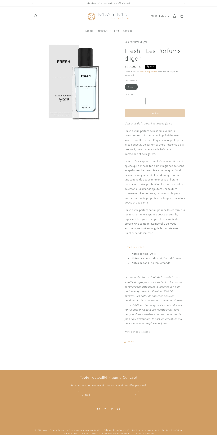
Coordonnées (72, 433)
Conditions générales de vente (115, 433)
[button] (36, 16)
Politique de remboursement (145, 430)
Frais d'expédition (149, 71)
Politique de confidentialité (116, 430)
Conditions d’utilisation (143, 433)
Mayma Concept (50, 430)
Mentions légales (90, 433)
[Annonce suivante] (184, 3)
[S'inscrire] (135, 395)
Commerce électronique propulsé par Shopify (79, 430)
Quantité (129, 94)
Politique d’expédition (172, 430)
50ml (133, 87)
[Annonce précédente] (33, 3)
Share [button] (131, 341)
